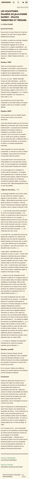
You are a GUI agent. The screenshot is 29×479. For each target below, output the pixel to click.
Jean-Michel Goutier (7, 29)
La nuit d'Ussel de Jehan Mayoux (9, 460)
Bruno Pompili (8, 24)
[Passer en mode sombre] (23, 2)
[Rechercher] (18, 2)
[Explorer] (13, 2)
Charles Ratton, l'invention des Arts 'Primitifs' (12, 466)
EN (26, 2)
